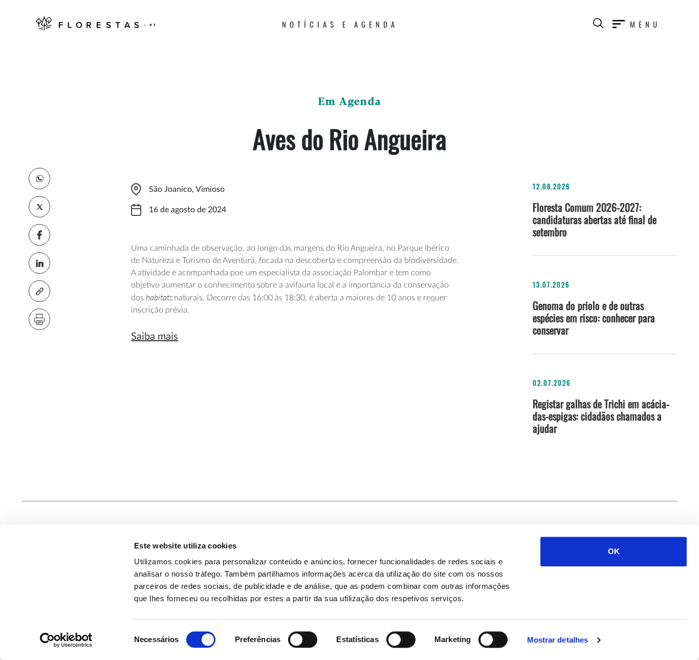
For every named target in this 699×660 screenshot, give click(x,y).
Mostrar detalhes (557, 639)
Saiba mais (154, 337)
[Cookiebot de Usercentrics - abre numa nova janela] (66, 640)
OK (614, 551)
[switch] (302, 639)
